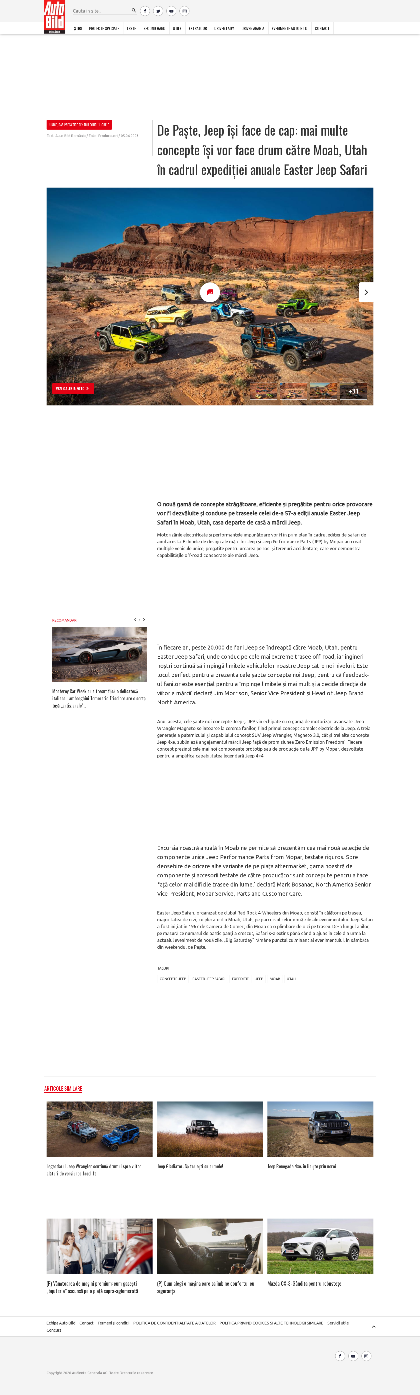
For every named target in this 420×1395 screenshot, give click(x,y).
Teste (131, 28)
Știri (78, 28)
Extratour (198, 28)
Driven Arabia (252, 28)
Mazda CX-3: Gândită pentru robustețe (304, 1283)
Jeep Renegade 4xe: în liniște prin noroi (301, 1166)
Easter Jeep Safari (209, 979)
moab (275, 979)
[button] (134, 10)
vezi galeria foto (70, 388)
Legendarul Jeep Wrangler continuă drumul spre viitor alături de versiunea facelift (94, 1170)
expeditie (240, 979)
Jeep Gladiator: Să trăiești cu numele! (190, 1166)
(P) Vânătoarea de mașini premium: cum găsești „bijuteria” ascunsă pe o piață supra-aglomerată (92, 1287)
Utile (177, 28)
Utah (291, 979)
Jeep (259, 979)
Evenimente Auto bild (289, 28)
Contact (322, 28)
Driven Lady (224, 28)
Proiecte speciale (104, 28)
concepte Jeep (173, 979)
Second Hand (154, 28)
